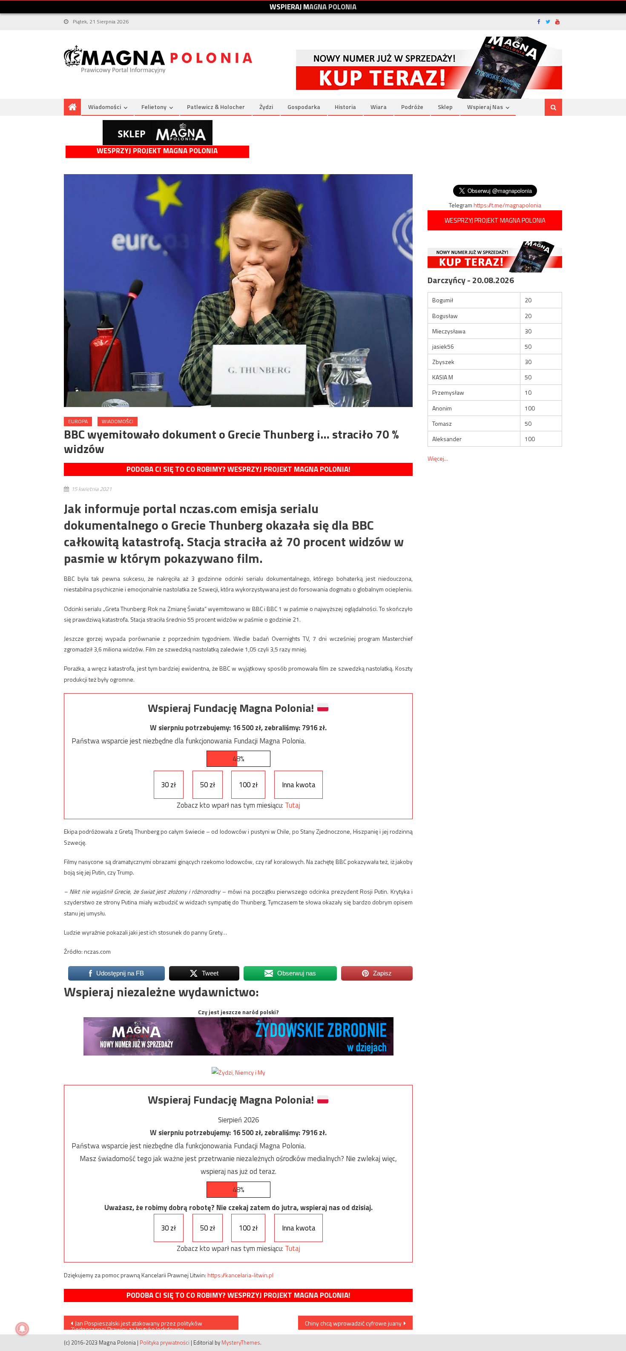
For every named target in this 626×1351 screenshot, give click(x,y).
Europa (78, 421)
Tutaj (292, 805)
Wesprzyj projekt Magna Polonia (157, 151)
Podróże (412, 106)
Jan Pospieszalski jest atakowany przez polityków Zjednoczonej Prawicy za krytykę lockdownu (136, 1324)
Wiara (378, 106)
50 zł (207, 784)
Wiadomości (104, 106)
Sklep (445, 106)
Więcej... (438, 458)
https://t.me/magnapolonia (507, 205)
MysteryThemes (240, 1342)
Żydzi (266, 106)
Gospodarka (303, 106)
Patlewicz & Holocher (216, 106)
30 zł (168, 784)
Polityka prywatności (165, 1342)
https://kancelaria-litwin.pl (240, 1275)
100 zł (248, 784)
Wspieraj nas (485, 106)
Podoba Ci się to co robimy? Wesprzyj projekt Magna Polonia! (238, 469)
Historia (345, 106)
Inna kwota (299, 784)
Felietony (154, 106)
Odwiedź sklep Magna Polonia (157, 132)
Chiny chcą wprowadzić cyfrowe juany (353, 1323)
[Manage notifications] (22, 1329)
